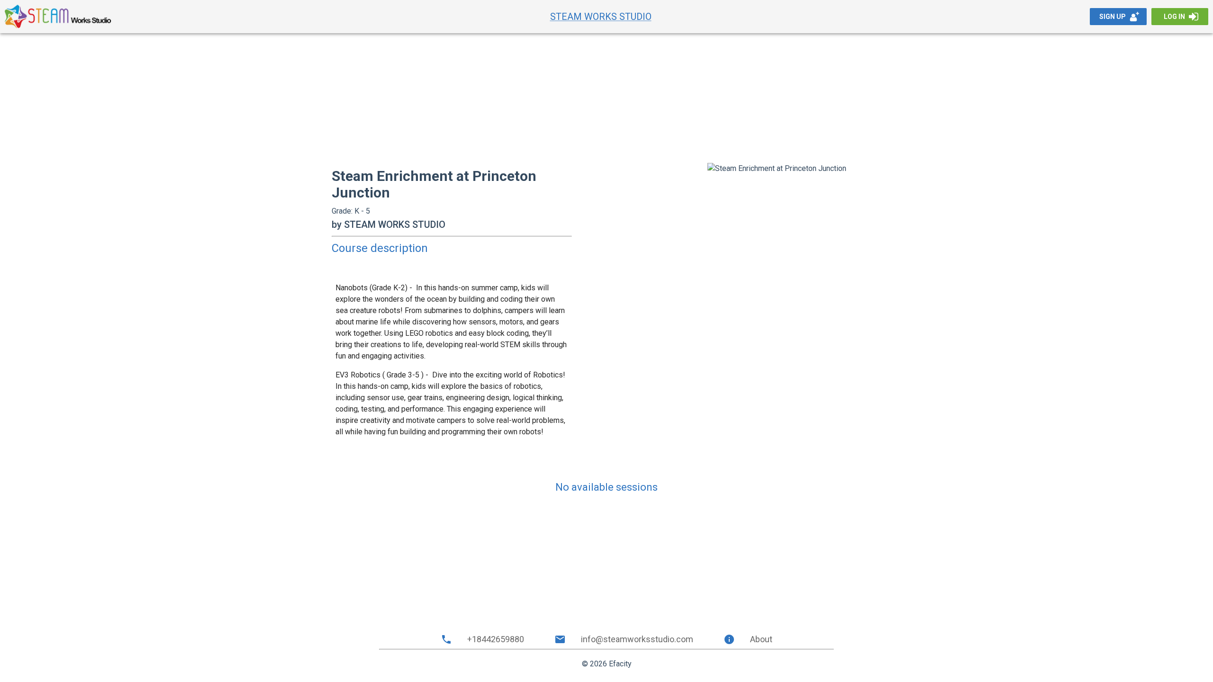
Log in (1174, 16)
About (761, 639)
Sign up (1112, 16)
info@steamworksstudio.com (637, 639)
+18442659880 (495, 639)
